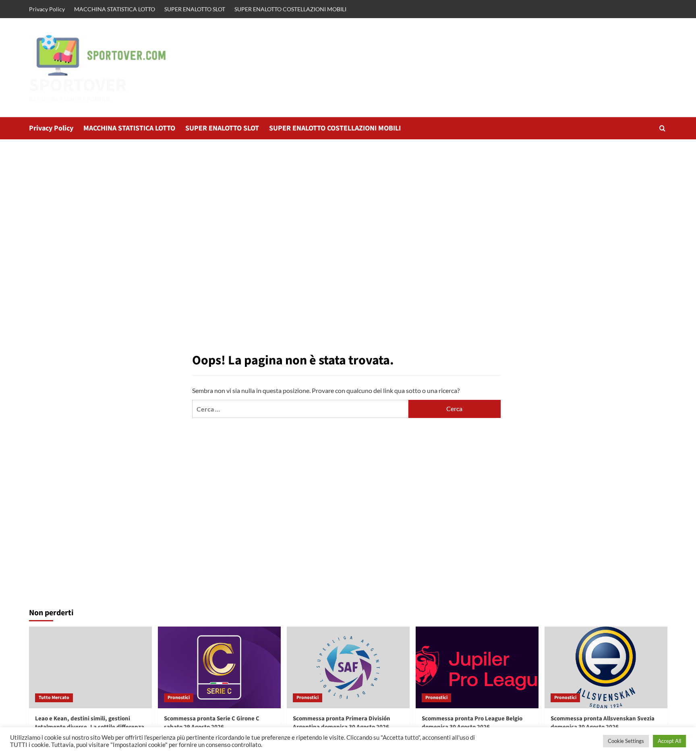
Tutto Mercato (54, 697)
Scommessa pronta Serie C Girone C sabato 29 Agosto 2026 (211, 722)
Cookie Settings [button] (626, 741)
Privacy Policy (47, 9)
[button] (662, 128)
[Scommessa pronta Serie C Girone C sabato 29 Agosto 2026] (219, 667)
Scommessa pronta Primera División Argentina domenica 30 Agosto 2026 (341, 722)
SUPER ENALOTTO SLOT (194, 9)
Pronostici (179, 697)
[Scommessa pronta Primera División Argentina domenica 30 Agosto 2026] (348, 667)
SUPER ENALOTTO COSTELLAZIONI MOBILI (290, 9)
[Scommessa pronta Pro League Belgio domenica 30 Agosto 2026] (477, 667)
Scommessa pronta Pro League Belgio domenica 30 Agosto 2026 (472, 722)
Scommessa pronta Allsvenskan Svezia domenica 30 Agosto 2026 (603, 722)
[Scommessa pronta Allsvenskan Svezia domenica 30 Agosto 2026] (606, 667)
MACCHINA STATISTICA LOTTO (114, 9)
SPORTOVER (78, 85)
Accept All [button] (669, 741)
